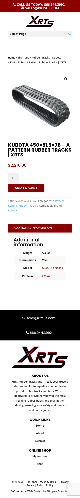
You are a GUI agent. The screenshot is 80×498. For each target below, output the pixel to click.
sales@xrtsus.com (41, 318)
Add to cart (26, 187)
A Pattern (59, 201)
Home (11, 57)
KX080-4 (58, 268)
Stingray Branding (58, 491)
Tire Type (23, 57)
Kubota (12, 205)
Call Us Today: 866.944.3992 (41, 4)
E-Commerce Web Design (26, 491)
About (40, 433)
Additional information (33, 228)
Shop (40, 464)
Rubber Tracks (41, 57)
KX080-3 (46, 268)
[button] (66, 79)
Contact (40, 440)
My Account (40, 456)
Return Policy (45, 485)
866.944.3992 (41, 333)
